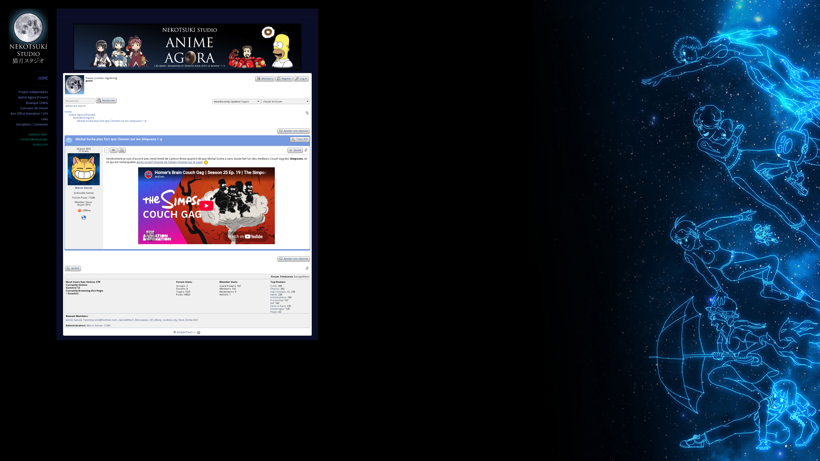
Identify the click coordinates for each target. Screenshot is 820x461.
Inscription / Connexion (32, 124)
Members (267, 78)
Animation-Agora (83, 117)
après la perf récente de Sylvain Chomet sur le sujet (169, 162)
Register (286, 78)
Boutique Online (37, 103)
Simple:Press (185, 332)
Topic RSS (302, 139)
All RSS (75, 268)
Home (43, 78)
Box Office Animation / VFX (29, 113)
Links (44, 119)
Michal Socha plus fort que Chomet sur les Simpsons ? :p (111, 121)
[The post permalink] (113, 150)
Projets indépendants (33, 92)
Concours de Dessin (34, 108)
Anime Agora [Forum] (33, 97)
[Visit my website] (84, 217)
